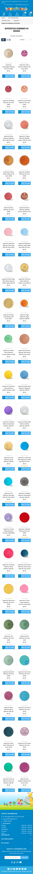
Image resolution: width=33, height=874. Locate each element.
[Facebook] (11, 862)
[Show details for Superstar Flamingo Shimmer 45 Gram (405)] (9, 89)
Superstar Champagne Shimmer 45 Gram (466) (8, 67)
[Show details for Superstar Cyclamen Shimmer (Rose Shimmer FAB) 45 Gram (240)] (9, 553)
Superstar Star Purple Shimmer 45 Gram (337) (24, 745)
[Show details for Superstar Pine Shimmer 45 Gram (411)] (24, 625)
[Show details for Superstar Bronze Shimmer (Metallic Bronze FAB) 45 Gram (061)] (24, 196)
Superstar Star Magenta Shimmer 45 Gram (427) (24, 781)
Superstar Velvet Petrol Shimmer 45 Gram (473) (8, 745)
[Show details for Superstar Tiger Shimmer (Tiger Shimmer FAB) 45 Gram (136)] (24, 303)
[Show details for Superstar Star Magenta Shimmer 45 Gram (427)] (24, 767)
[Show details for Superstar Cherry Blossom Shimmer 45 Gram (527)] (24, 53)
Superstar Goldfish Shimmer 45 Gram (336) (24, 174)
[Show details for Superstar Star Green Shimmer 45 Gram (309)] (24, 660)
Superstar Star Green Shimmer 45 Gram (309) (24, 674)
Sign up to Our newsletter (16, 849)
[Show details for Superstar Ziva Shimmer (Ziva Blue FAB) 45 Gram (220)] (9, 482)
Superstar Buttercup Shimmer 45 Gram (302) (8, 602)
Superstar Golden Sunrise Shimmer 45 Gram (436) (8, 174)
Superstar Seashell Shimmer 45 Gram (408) (8, 674)
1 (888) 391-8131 (7, 821)
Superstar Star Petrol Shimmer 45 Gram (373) (24, 709)
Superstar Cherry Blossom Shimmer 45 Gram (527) (24, 67)
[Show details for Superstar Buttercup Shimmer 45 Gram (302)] (9, 589)
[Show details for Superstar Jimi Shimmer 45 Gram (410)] (9, 625)
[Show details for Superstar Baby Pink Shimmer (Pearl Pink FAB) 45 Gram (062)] (9, 232)
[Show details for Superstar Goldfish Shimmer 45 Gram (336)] (24, 160)
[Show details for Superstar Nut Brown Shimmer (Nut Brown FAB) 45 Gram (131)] (24, 339)
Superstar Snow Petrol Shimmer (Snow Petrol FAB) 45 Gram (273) (24, 566)
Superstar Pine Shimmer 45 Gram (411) (24, 638)
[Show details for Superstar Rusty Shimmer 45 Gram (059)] (9, 196)
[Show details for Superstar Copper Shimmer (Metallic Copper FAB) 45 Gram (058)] (24, 125)
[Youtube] (20, 862)
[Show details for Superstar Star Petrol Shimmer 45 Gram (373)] (24, 696)
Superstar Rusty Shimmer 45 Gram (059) (8, 209)
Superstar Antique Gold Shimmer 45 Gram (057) (8, 317)
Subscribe (24, 857)
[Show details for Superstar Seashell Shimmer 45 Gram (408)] (9, 660)
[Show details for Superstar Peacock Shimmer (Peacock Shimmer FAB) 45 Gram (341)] (9, 767)
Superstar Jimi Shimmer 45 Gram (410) (8, 638)
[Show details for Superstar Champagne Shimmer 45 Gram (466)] (9, 53)
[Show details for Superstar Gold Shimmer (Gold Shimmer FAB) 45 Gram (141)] (9, 446)
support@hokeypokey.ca (10, 819)
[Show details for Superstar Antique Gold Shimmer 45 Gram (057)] (9, 303)
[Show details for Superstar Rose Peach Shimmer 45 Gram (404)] (24, 89)
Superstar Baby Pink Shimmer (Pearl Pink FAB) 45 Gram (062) (8, 245)
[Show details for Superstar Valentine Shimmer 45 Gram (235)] (24, 517)
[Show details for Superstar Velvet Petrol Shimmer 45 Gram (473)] (9, 732)
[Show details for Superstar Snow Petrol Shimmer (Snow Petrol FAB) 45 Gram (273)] (24, 553)
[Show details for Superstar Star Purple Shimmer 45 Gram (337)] (24, 732)
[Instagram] (17, 862)
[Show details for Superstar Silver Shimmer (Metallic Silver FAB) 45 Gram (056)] (9, 125)
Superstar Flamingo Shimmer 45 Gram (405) (8, 102)
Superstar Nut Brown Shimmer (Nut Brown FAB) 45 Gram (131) (24, 352)
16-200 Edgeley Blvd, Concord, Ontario (13, 816)
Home (3, 18)
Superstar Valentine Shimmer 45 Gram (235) (24, 531)
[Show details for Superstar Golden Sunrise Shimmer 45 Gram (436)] (9, 160)
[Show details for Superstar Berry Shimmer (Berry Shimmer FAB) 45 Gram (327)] (9, 696)
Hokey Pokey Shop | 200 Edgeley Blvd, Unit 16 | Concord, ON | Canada (14, 2)
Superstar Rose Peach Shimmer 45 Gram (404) (24, 102)
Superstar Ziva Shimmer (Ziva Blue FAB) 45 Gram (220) (8, 495)
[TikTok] (14, 862)
